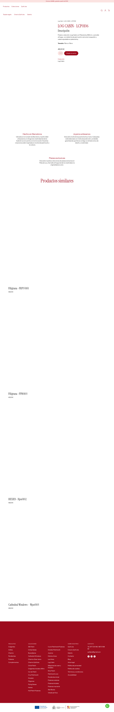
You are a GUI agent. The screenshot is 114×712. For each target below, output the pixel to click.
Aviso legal (71, 662)
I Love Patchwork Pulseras (56, 647)
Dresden (31, 678)
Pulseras (11, 659)
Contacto (71, 656)
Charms (11, 653)
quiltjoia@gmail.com (94, 652)
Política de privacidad (74, 665)
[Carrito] (109, 10)
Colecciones (15, 6)
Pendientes (12, 656)
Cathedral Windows (34, 656)
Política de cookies (74, 668)
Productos (6, 6)
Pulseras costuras (53, 680)
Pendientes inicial (53, 677)
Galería (29, 14)
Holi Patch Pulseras (34, 690)
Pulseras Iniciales (53, 683)
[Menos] (62, 54)
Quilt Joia (24, 6)
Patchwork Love (53, 674)
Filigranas (31, 681)
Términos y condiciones (75, 672)
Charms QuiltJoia (33, 662)
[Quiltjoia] (66, 10)
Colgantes (11, 647)
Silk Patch (31, 647)
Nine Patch (51, 671)
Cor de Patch (32, 672)
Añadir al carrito (71, 53)
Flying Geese (32, 684)
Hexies (30, 687)
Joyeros (50, 653)
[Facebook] (88, 656)
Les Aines (51, 659)
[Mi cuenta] (105, 10)
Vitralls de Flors (53, 693)
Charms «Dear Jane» (34, 659)
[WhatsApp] (107, 706)
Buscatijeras (32, 653)
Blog (69, 659)
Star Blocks (51, 689)
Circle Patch (32, 665)
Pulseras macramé (54, 686)
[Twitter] (94, 656)
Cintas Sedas (32, 650)
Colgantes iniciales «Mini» (36, 668)
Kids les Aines (52, 656)
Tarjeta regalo (7, 14)
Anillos (10, 650)
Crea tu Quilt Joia (19, 14)
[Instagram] (91, 656)
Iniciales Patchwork (54, 650)
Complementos (13, 662)
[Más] (62, 52)
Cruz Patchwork (33, 675)
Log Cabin (60, 21)
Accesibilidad (72, 675)
